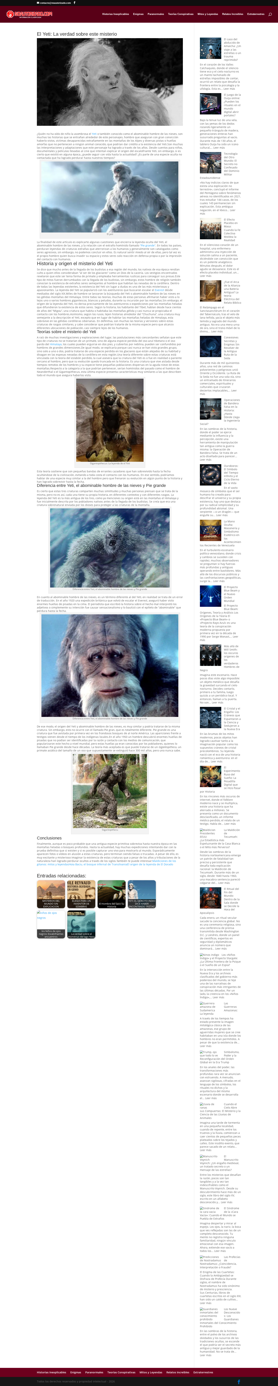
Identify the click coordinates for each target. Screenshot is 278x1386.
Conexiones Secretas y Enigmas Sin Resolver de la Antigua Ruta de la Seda (231, 348)
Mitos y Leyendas (208, 14)
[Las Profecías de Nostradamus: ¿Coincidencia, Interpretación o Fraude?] (210, 1258)
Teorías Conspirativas (180, 14)
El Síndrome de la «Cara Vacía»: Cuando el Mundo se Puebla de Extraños (219, 1213)
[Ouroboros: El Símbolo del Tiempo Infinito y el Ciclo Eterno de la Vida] (210, 475)
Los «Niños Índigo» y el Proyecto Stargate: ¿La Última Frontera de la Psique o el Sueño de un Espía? (220, 960)
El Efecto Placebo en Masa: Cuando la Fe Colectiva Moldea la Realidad (232, 230)
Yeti (94, 134)
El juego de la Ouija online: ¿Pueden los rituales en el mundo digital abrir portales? (232, 105)
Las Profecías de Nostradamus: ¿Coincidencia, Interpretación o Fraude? (220, 1262)
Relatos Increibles (232, 14)
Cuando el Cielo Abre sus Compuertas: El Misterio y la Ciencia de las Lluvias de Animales (220, 1111)
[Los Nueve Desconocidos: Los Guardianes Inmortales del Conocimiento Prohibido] (210, 1314)
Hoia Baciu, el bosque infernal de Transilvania (98, 864)
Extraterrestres (255, 14)
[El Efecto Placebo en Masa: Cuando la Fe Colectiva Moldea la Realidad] (210, 229)
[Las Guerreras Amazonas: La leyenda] (210, 1007)
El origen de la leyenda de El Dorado (150, 864)
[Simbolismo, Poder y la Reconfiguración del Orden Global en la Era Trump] (210, 1053)
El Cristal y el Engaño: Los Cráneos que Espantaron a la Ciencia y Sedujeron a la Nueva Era (232, 719)
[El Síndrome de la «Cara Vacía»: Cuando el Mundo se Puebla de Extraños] (210, 1210)
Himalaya (56, 344)
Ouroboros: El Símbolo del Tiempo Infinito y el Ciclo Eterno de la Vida (231, 474)
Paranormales (156, 14)
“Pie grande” (147, 245)
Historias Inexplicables (115, 14)
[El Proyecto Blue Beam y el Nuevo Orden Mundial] (210, 596)
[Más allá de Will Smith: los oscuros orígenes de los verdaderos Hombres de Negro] (210, 656)
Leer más (229, 88)
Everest (159, 290)
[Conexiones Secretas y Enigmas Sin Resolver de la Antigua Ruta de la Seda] (210, 347)
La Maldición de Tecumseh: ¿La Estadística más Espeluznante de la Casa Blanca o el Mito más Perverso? (220, 838)
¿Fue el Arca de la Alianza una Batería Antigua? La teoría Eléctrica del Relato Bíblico (232, 292)
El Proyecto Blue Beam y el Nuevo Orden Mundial (232, 594)
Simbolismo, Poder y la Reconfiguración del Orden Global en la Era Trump (219, 1057)
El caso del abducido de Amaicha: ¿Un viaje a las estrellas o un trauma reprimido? (232, 49)
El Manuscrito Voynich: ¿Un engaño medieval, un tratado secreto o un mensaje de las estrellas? (219, 1163)
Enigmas (138, 14)
